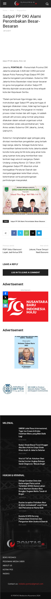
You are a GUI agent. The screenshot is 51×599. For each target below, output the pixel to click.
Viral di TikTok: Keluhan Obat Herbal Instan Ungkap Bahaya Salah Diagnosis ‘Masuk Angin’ (32, 461)
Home (5, 10)
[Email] (32, 233)
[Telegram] (39, 233)
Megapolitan (21, 10)
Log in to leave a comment (25, 272)
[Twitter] (20, 233)
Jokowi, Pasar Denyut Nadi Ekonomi (38, 251)
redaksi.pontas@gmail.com (31, 584)
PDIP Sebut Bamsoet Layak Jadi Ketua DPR (12, 251)
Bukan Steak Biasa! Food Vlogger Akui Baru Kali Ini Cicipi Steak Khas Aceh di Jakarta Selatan (33, 447)
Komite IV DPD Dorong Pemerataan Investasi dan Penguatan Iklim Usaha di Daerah (33, 519)
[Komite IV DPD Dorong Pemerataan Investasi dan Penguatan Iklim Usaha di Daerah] (9, 519)
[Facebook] (14, 233)
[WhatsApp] (26, 233)
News (12, 10)
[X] (5, 297)
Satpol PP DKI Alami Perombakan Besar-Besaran (28, 221)
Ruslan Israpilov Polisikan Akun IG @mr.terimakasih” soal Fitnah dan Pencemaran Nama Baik (33, 505)
